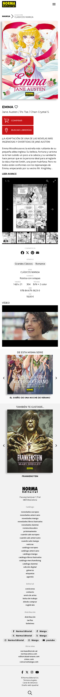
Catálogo (30, 507)
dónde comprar (30, 601)
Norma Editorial (24, 631)
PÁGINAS (37, 282)
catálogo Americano (30, 551)
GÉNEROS (30, 259)
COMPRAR (16, 120)
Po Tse (24, 111)
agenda (30, 576)
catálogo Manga (30, 554)
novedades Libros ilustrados (30, 521)
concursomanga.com (29, 662)
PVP (30, 294)
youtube (50, 640)
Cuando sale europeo (30, 534)
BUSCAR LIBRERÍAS (21, 130)
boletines (30, 623)
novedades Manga (30, 518)
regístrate (30, 605)
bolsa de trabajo (30, 598)
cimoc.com (29, 659)
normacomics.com (29, 654)
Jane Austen (10, 111)
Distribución (30, 612)
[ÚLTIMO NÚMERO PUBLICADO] (30, 362)
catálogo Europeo (30, 547)
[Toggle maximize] (54, 181)
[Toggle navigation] (54, 4)
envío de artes (30, 595)
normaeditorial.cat (29, 651)
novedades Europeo (30, 512)
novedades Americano (30, 515)
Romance (40, 263)
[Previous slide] (8, 209)
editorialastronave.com (28, 656)
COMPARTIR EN (30, 248)
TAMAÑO (18, 282)
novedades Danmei (30, 525)
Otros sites (30, 646)
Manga (43, 631)
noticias (30, 544)
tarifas (30, 620)
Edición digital (30, 567)
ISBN (30, 288)
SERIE (30, 270)
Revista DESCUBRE (30, 528)
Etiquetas (30, 573)
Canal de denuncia (30, 683)
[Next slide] (52, 209)
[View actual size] (47, 181)
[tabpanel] (30, 326)
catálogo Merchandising (30, 560)
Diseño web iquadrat (30, 685)
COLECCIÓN (19, 15)
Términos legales (30, 680)
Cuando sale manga (30, 541)
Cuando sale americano (30, 538)
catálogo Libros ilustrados (30, 557)
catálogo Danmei (30, 564)
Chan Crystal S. (40, 111)
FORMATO (30, 276)
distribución (30, 617)
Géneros (30, 570)
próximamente (30, 531)
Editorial (30, 584)
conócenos (30, 589)
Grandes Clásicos (24, 263)
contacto (30, 592)
